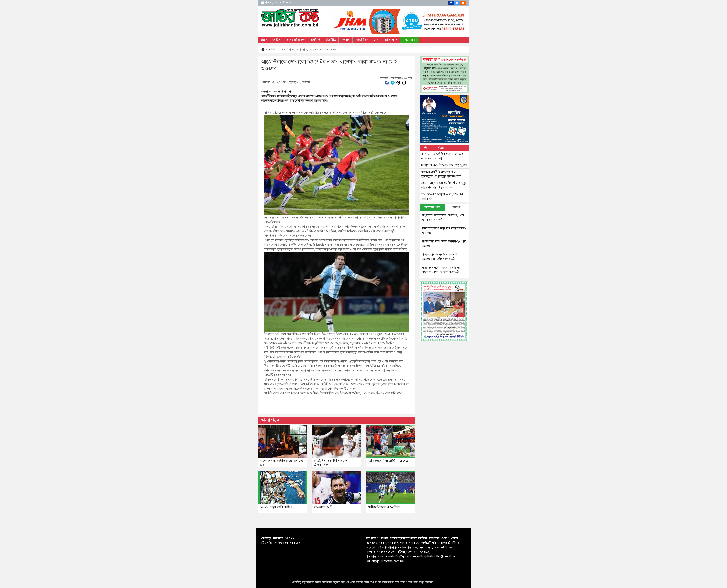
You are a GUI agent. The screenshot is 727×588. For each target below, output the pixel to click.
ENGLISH (410, 40)
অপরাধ (345, 40)
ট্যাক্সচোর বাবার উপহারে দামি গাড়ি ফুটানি (444, 165)
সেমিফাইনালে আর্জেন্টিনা (384, 507)
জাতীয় (276, 40)
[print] (404, 82)
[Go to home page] (290, 18)
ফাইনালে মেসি (323, 507)
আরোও (390, 40)
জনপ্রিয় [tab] (456, 207)
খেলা (377, 40)
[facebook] (387, 82)
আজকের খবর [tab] (432, 207)
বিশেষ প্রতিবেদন (296, 40)
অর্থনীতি (315, 40)
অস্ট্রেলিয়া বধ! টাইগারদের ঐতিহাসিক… (331, 463)
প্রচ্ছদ (264, 40)
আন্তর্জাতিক (361, 40)
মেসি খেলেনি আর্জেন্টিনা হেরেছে (388, 461)
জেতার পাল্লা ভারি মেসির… (278, 507)
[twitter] (393, 82)
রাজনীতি (330, 40)
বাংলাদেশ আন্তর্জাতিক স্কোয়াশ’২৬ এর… (281, 463)
